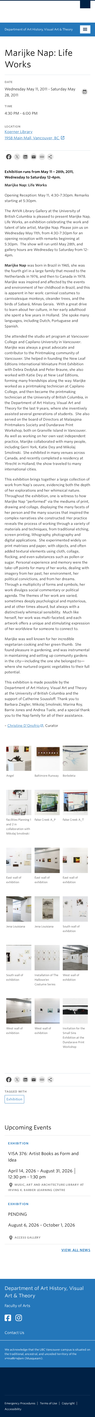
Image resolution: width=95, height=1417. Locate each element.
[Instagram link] (20, 1319)
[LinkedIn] (25, 158)
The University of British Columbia (35, 9)
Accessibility (13, 1409)
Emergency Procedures (20, 1403)
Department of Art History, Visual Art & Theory (39, 29)
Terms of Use (48, 1403)
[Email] (34, 158)
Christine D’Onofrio (23, 726)
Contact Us (14, 1333)
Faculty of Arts (17, 1306)
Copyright (68, 1403)
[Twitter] (17, 158)
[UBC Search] (85, 6)
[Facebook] (9, 158)
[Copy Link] (42, 158)
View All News (75, 1250)
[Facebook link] (10, 1319)
